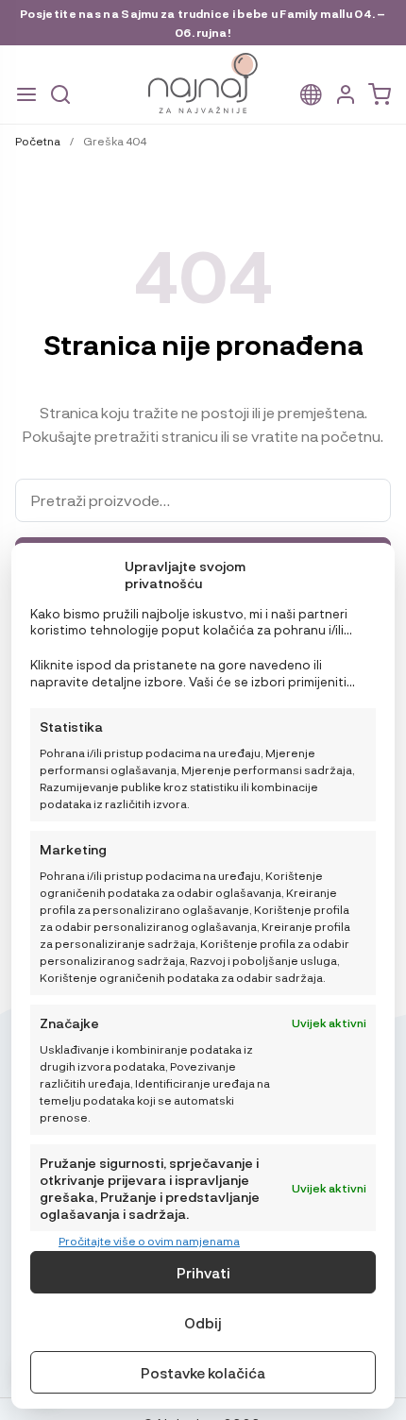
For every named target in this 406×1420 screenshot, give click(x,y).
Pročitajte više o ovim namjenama (149, 1240)
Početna (37, 140)
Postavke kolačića (203, 1372)
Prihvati (203, 1272)
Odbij (203, 1322)
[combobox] (203, 500)
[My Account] (345, 95)
